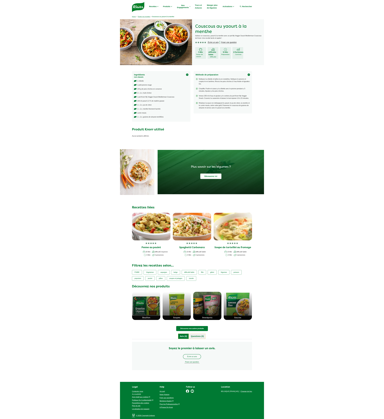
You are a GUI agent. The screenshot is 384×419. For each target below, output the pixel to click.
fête (202, 272)
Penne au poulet (151, 247)
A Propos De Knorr (166, 407)
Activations (227, 6)
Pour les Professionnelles (169, 404)
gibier (212, 272)
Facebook (187, 391)
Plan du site (136, 406)
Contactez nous (137, 391)
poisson (236, 272)
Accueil (162, 391)
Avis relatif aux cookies (140, 397)
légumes (224, 272)
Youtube (192, 391)
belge (176, 272)
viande (191, 278)
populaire (137, 278)
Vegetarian (150, 272)
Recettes (153, 6)
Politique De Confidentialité (142, 400)
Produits (166, 6)
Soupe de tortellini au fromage (232, 247)
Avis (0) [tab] (183, 336)
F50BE (137, 272)
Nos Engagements (183, 6)
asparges (163, 272)
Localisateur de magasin (140, 409)
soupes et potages (175, 278)
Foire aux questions (167, 398)
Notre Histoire (164, 394)
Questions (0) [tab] (197, 336)
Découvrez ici (210, 176)
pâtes (161, 278)
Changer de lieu (246, 391)
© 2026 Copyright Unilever (145, 415)
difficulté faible (189, 272)
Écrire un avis (192, 356)
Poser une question (192, 362)
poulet (150, 278)
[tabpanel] (192, 357)
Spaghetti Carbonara (192, 247)
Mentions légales (166, 401)
